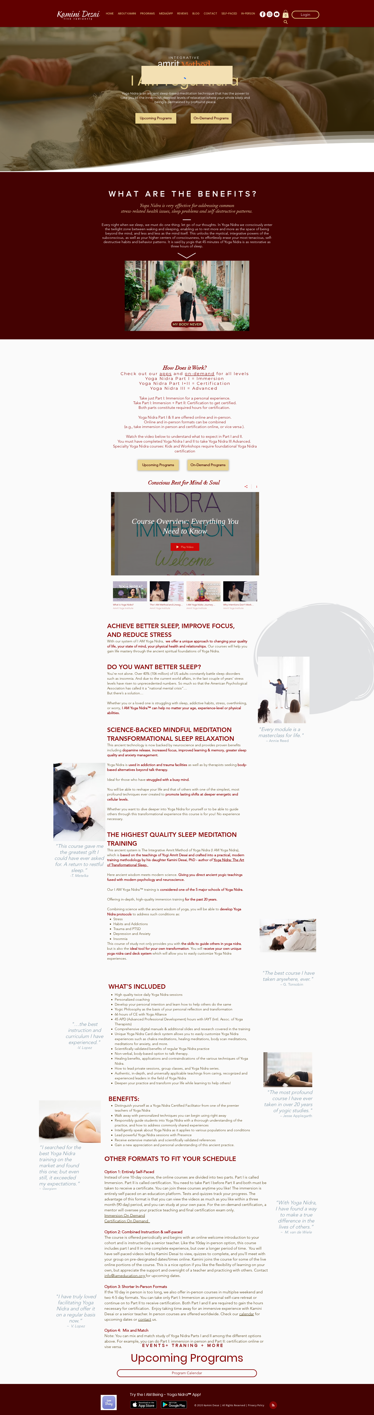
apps (166, 373)
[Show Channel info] (255, 486)
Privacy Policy (256, 1405)
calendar (246, 1314)
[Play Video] (130, 595)
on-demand (199, 373)
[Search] (285, 22)
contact (144, 1319)
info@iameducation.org (125, 1275)
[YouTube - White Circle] (277, 14)
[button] (127, 13)
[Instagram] (270, 14)
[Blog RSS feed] (273, 1405)
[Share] (246, 486)
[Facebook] (263, 14)
